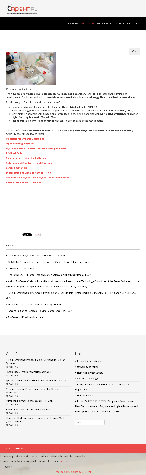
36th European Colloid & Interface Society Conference (36, 304)
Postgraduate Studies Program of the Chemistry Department (102, 387)
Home (69, 23)
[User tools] (134, 51)
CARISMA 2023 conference (22, 268)
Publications (127, 23)
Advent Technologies (88, 378)
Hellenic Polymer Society (90, 372)
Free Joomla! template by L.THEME (73, 471)
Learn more (65, 461)
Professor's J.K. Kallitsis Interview (25, 317)
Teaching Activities (116, 23)
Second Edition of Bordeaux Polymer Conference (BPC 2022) (40, 310)
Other (136, 23)
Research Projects (101, 23)
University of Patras (87, 366)
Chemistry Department (89, 361)
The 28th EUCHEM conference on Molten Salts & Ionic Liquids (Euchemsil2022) (50, 274)
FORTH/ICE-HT (85, 395)
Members (75, 23)
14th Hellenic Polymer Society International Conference (37, 255)
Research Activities (87, 23)
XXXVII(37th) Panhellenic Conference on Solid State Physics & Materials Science (50, 262)
